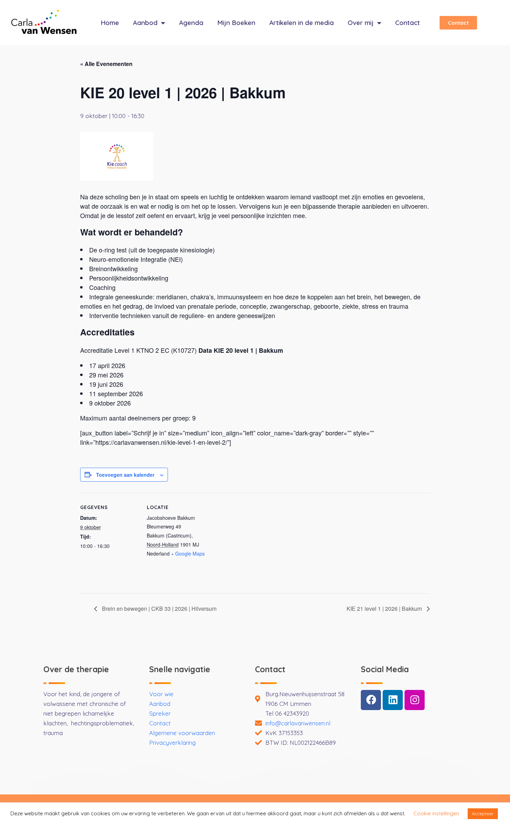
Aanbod (145, 22)
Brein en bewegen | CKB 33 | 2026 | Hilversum (158, 608)
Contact (407, 22)
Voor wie (161, 694)
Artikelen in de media (301, 22)
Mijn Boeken (236, 22)
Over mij (361, 22)
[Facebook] (371, 700)
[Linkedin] (393, 700)
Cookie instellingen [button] (436, 813)
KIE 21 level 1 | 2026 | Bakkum (385, 608)
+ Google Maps (188, 553)
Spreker (160, 713)
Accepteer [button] (483, 813)
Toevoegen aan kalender (125, 474)
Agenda (191, 22)
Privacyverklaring (172, 742)
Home (110, 22)
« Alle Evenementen (106, 64)
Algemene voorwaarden (182, 732)
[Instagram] (415, 700)
